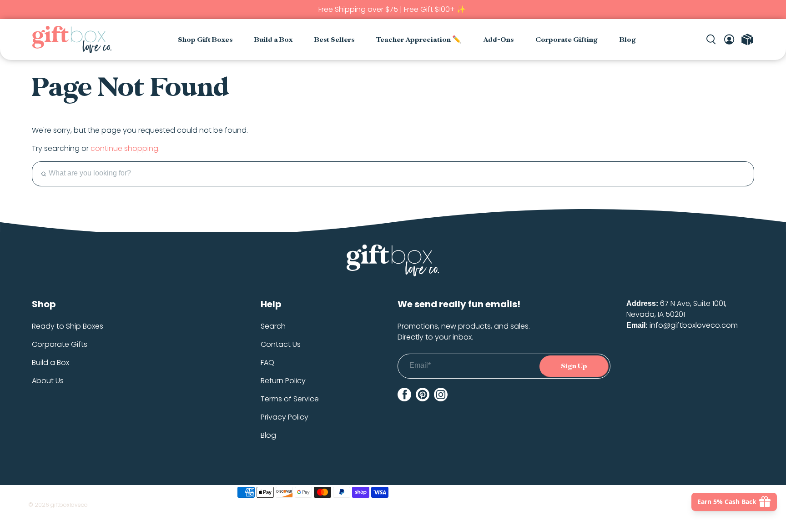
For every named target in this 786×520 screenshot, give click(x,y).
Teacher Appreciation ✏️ (418, 39)
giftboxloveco (69, 505)
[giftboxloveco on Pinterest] (422, 394)
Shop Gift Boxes (205, 39)
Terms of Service (290, 399)
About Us (48, 380)
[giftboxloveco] (71, 39)
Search (273, 326)
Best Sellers (334, 39)
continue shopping (124, 148)
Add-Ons (498, 39)
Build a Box (273, 39)
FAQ (267, 362)
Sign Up (574, 366)
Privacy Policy (284, 417)
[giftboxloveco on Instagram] (441, 394)
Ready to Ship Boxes (67, 326)
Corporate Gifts (59, 344)
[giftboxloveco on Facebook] (404, 394)
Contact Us (281, 344)
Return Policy (283, 380)
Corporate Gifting (566, 39)
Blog (628, 39)
